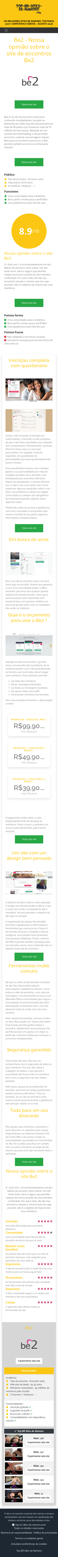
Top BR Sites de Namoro (29, 1550)
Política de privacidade (45, 1532)
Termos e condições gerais (29, 1538)
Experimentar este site (29, 1361)
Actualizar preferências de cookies (29, 1544)
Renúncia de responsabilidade (16, 1532)
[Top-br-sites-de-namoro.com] (29, 8)
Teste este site (29, 104)
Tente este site (29, 956)
